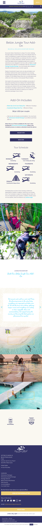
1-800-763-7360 (21, 514)
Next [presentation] (40, 217)
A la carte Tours (5, 486)
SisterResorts (21, 340)
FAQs (2, 459)
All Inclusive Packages (6, 475)
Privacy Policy (5, 518)
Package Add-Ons (5, 478)
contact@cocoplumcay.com (13, 504)
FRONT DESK (4, 465)
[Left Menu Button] (4, 3)
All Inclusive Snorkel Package (16, 117)
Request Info (21, 132)
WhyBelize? (21, 395)
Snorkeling (17, 172)
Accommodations (5, 484)
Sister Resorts (4, 482)
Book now (21, 509)
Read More (35, 524)
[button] (19, 36)
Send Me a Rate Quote (7, 462)
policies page (29, 197)
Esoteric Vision (12, 519)
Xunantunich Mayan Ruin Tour (14, 108)
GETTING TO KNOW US (7, 455)
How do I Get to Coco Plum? (8, 461)
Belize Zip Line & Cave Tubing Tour (16, 105)
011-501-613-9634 (5, 467)
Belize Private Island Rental (8, 480)
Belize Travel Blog (6, 457)
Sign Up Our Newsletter (21, 493)
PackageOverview (21, 368)
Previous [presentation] (1, 217)
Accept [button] (31, 524)
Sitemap (10, 518)
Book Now (21, 139)
